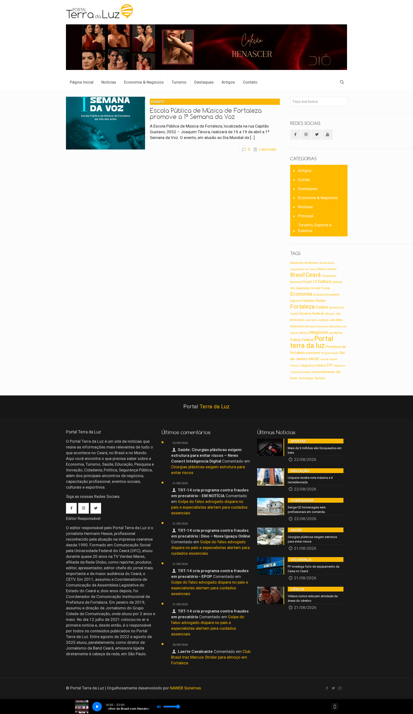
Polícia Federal (301, 340)
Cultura (324, 281)
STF (330, 365)
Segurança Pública (313, 365)
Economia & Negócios (318, 197)
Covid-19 (310, 282)
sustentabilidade (323, 372)
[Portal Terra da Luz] (100, 11)
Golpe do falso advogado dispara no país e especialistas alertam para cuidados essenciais (209, 507)
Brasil (297, 275)
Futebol (322, 307)
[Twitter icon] (333, 688)
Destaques (307, 188)
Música (304, 333)
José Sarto (311, 320)
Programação (330, 353)
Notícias (305, 206)
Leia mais (267, 149)
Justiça (323, 320)
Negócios (319, 332)
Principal (305, 215)
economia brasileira (326, 294)
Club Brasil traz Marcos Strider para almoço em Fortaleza (210, 657)
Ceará (313, 275)
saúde (324, 359)
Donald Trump (320, 288)
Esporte (295, 301)
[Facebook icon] (326, 688)
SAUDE (314, 359)
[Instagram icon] (339, 688)
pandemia (335, 333)
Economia (301, 294)
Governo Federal (311, 313)
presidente (313, 353)
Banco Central (327, 269)
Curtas (304, 179)
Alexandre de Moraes (304, 263)
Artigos (304, 170)
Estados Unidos (314, 301)
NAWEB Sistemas (185, 688)
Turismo (320, 378)
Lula (332, 320)
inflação (329, 313)
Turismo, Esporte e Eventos (314, 228)
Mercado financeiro (316, 326)
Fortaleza (302, 306)
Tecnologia (306, 378)
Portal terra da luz (311, 342)
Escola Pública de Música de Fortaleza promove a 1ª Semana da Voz (206, 109)
